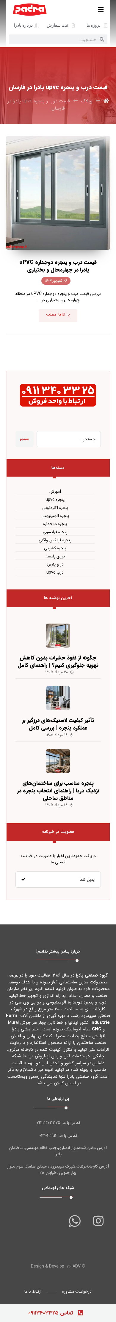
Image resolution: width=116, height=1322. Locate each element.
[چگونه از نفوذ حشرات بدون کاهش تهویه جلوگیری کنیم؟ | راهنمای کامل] (58, 636)
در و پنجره (55, 564)
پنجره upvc (55, 500)
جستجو (24, 439)
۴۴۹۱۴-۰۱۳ (48, 1135)
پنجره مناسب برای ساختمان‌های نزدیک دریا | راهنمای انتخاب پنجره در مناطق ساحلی (58, 790)
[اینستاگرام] (98, 1221)
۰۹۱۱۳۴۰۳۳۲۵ (48, 1122)
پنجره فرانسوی (55, 532)
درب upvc (55, 572)
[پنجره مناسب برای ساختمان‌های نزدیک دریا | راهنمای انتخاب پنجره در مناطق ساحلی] (58, 761)
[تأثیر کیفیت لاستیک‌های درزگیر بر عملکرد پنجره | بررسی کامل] (58, 698)
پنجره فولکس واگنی (55, 540)
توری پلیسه (55, 556)
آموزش (55, 492)
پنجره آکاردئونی (55, 508)
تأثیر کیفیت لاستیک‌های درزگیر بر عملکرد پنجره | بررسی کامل (58, 724)
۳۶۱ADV (74, 1266)
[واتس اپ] (75, 1221)
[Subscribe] (23, 879)
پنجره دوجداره (55, 524)
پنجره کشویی (55, 548)
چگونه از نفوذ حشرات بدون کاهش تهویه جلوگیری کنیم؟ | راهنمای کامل (58, 661)
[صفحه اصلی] (106, 101)
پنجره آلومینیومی (55, 516)
